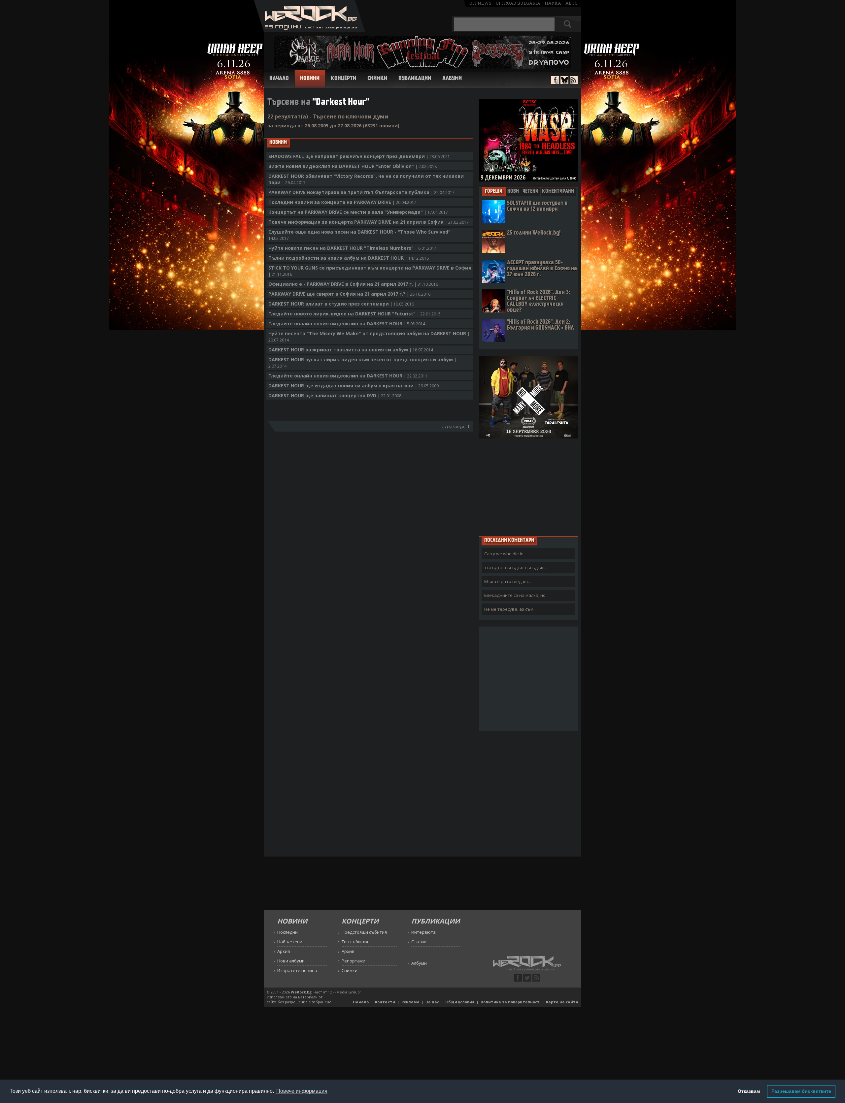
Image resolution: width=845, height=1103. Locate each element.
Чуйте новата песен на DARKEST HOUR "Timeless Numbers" (352, 248)
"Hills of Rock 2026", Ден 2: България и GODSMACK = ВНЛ (540, 325)
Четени (530, 191)
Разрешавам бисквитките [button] (801, 1091)
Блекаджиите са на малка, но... (516, 595)
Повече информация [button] (301, 1091)
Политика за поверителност (510, 1001)
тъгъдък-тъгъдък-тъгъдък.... (515, 567)
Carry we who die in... (505, 554)
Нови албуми (291, 961)
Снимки (377, 79)
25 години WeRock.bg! (533, 233)
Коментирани (558, 191)
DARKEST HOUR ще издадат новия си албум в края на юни (353, 385)
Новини (310, 79)
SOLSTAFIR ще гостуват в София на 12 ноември (537, 206)
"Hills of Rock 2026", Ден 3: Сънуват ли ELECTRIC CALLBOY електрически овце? (538, 301)
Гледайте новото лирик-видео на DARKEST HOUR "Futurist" (354, 313)
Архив (283, 951)
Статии (418, 942)
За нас (432, 1001)
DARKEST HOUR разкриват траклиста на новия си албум (350, 349)
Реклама (410, 1001)
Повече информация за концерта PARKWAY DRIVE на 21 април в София (368, 222)
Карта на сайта (562, 1001)
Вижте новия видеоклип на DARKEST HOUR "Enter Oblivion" (352, 166)
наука (553, 3)
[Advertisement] (528, 487)
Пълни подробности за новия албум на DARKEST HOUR (348, 258)
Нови (513, 191)
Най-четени (289, 942)
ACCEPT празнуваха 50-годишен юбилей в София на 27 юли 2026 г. (542, 268)
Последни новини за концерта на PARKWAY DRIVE (342, 202)
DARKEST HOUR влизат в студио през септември (341, 304)
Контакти (385, 1001)
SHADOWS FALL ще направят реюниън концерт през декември (359, 156)
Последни (287, 932)
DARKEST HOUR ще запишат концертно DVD (334, 395)
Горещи (493, 191)
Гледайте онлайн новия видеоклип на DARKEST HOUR (346, 323)
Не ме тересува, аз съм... (510, 609)
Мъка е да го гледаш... (507, 581)
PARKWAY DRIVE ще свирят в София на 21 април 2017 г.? (349, 294)
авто (571, 3)
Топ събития (355, 942)
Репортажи (353, 961)
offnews (480, 3)
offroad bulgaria (518, 3)
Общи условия (459, 1001)
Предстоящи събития (364, 932)
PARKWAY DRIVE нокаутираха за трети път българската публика (361, 192)
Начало (279, 79)
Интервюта (423, 932)
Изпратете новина (297, 970)
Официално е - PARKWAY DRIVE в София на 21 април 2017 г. (353, 284)
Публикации (414, 79)
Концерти (343, 79)
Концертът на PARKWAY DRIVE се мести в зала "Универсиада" (358, 212)
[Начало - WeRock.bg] (309, 30)
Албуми (452, 79)
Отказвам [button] (749, 1091)
